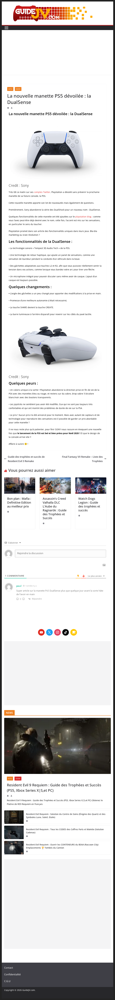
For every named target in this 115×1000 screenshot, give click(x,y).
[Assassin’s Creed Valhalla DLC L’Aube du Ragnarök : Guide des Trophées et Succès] (55, 485)
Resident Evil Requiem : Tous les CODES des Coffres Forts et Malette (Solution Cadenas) (65, 831)
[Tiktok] (66, 632)
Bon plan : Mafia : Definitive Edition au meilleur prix (19, 502)
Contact (8, 967)
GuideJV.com (28, 990)
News (18, 89)
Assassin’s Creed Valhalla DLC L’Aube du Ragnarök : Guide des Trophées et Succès (54, 508)
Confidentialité (12, 974)
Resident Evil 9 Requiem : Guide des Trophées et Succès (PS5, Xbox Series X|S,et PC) (54, 787)
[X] (49, 632)
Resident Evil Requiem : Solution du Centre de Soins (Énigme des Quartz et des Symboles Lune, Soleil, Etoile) (65, 816)
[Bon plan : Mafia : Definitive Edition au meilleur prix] (19, 485)
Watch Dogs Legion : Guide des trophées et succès (89, 504)
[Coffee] (74, 632)
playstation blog (83, 216)
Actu (10, 89)
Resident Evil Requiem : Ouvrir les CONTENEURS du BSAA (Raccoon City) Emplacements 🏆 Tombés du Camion (62, 846)
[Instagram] (57, 632)
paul (19, 585)
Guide (18, 779)
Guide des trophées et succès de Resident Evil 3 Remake (26, 459)
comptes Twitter (42, 192)
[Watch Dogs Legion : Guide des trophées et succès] (90, 485)
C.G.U (7, 981)
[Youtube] (41, 632)
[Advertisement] (57, 52)
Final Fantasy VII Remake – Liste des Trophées (82, 459)
